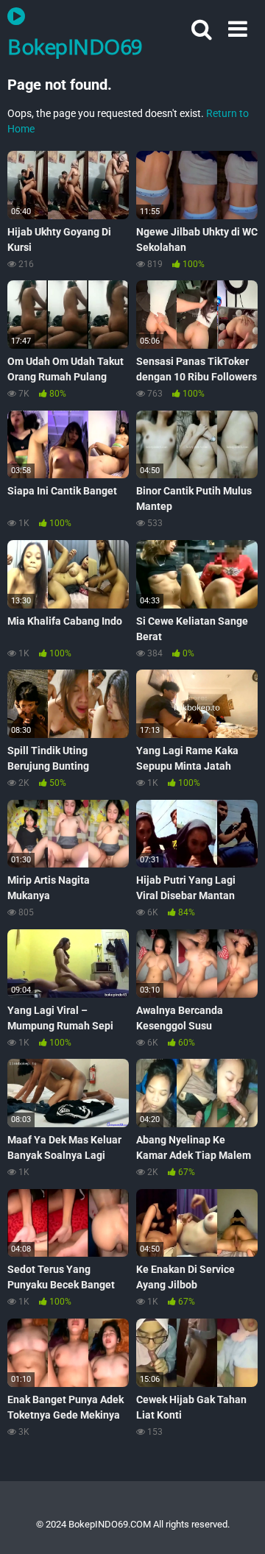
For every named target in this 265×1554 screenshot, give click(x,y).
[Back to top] (238, 1524)
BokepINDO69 (75, 45)
